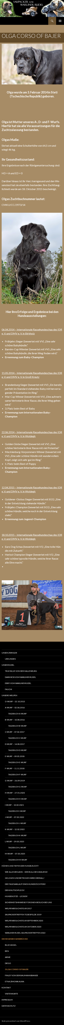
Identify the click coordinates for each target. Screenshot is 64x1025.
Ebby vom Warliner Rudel (18, 683)
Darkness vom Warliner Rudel (20, 677)
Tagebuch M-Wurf (17, 859)
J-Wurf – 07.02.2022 (14, 817)
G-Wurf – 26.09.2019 (15, 780)
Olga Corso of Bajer (16, 969)
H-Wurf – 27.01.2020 (15, 793)
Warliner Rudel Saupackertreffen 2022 (25, 933)
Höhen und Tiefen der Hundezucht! (20, 866)
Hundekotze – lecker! (16, 896)
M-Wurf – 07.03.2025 (15, 853)
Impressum (7, 1000)
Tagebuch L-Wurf (17, 847)
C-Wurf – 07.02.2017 (14, 732)
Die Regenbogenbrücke (15, 939)
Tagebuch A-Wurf (17, 713)
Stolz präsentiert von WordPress (16, 1021)
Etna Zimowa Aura (14, 981)
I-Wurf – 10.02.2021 (14, 805)
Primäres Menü (60, 21)
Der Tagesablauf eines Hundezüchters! (25, 884)
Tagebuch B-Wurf (17, 726)
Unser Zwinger (9, 653)
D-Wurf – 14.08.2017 (15, 744)
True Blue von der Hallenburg (21, 671)
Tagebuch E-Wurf (17, 762)
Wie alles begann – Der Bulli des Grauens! (26, 872)
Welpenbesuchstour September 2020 (24, 920)
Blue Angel (11, 945)
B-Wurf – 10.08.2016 (15, 719)
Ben (7, 951)
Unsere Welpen (9, 695)
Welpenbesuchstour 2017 (18, 908)
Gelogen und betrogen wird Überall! (24, 878)
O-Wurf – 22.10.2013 (15, 701)
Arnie (8, 957)
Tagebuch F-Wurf (17, 774)
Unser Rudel (8, 665)
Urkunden (10, 659)
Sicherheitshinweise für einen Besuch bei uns (28, 902)
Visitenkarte (11, 993)
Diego (8, 963)
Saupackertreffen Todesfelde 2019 (23, 914)
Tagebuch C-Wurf (17, 738)
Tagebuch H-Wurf (17, 799)
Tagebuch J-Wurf (17, 823)
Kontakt (6, 987)
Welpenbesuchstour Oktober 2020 (23, 926)
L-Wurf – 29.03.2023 (14, 841)
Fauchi (8, 689)
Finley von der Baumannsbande (21, 975)
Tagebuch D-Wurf (17, 750)
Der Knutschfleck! (15, 890)
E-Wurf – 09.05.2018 (14, 756)
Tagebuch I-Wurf (17, 811)
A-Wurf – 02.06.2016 (15, 707)
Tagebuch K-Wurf (17, 835)
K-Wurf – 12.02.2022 (15, 829)
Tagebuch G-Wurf (17, 786)
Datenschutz (8, 1006)
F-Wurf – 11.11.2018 (14, 768)
